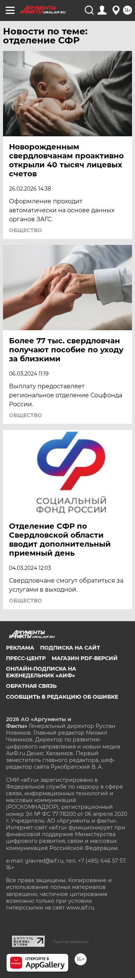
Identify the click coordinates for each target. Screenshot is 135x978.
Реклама (20, 647)
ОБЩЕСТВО (25, 230)
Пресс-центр (26, 658)
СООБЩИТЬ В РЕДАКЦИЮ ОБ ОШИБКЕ (62, 696)
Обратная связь (31, 686)
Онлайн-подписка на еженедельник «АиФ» (41, 672)
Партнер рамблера (70, 941)
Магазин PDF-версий (85, 658)
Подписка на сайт (70, 647)
